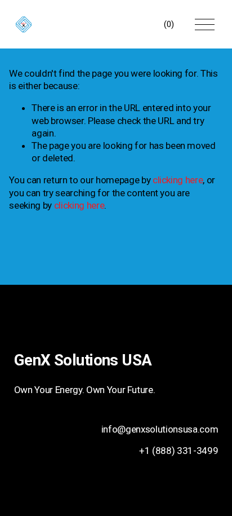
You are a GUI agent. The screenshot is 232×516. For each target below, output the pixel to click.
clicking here (178, 180)
